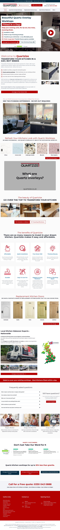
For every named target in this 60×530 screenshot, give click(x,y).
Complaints (5, 514)
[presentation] (5, 148)
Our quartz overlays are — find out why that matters (30, 1)
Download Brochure (6, 501)
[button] (50, 71)
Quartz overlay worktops (9, 72)
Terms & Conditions (6, 515)
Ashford (42, 319)
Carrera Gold (6, 155)
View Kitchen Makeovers (44, 10)
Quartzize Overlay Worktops (15, 10)
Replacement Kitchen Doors (30, 10)
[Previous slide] (2, 150)
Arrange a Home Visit (6, 504)
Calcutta (30, 319)
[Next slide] (58, 71)
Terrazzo (54, 155)
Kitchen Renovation (6, 500)
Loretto (54, 319)
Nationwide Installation (7, 512)
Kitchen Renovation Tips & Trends (9, 511)
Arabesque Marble (18, 155)
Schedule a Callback (37, 5)
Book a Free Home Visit (24, 5)
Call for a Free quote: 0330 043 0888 (30, 484)
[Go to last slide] (42, 71)
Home (5, 10)
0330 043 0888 (53, 5)
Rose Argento (42, 155)
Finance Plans (5, 502)
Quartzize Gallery (6, 507)
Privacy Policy (5, 516)
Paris (18, 319)
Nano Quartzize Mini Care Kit (8, 510)
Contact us (5, 506)
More (54, 10)
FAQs (4, 509)
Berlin (5, 319)
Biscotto (30, 155)
